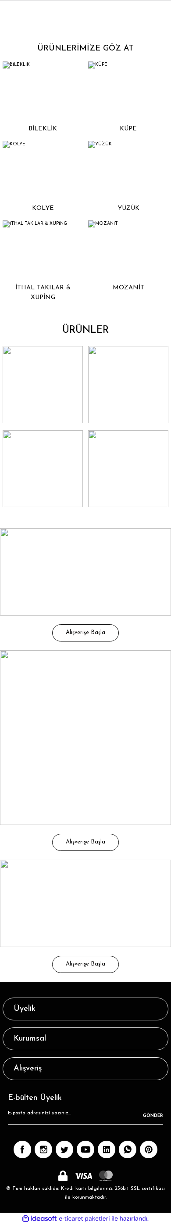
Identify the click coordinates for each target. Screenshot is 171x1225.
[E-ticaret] (84, 1218)
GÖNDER (153, 1115)
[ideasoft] (39, 1219)
